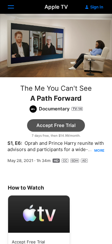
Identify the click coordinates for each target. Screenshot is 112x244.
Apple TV (56, 7)
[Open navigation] (14, 7)
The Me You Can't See (56, 88)
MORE (99, 150)
